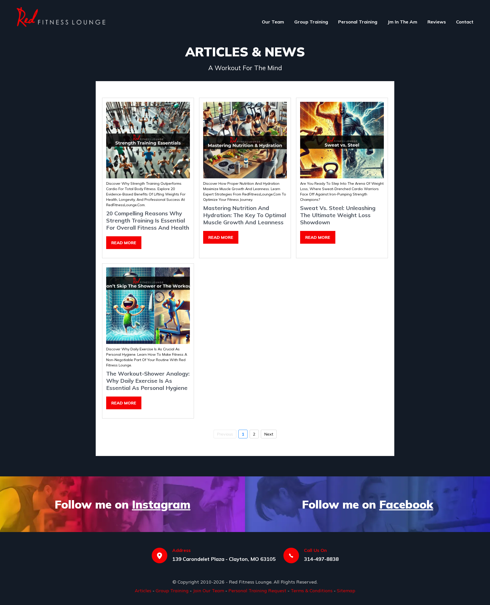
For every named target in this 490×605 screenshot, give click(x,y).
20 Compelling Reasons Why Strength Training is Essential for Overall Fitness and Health (147, 220)
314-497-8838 (321, 559)
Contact (464, 22)
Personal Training (357, 22)
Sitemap (346, 591)
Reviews (436, 22)
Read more (123, 242)
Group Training (311, 22)
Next (268, 434)
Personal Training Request (257, 591)
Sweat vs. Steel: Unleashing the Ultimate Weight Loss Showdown (337, 215)
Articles (143, 591)
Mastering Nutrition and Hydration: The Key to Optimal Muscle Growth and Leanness (244, 215)
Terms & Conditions (312, 591)
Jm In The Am (402, 22)
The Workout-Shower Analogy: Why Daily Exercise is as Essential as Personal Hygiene (148, 380)
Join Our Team (208, 591)
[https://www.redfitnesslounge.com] (61, 17)
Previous (225, 434)
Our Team (273, 22)
